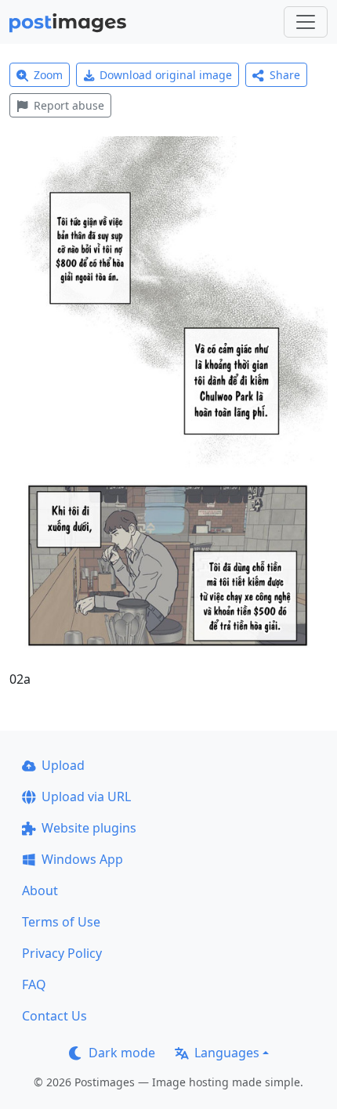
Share (285, 74)
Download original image (166, 74)
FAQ (34, 984)
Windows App (82, 859)
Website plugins (89, 827)
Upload (63, 765)
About (40, 890)
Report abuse (69, 105)
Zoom (48, 74)
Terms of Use (61, 921)
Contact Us (54, 1015)
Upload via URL (86, 796)
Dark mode (122, 1052)
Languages (226, 1052)
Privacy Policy (62, 953)
